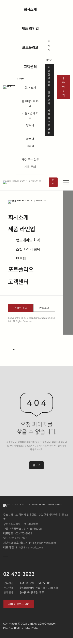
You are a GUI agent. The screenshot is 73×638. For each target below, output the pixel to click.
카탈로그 (44, 307)
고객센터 (30, 67)
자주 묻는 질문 (30, 159)
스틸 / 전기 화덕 (30, 116)
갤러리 (30, 146)
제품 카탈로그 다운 (18, 604)
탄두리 (30, 125)
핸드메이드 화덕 (30, 104)
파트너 (30, 139)
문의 (53, 182)
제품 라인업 (30, 28)
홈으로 (36, 465)
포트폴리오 (30, 47)
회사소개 (30, 9)
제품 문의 (30, 167)
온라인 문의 (63, 87)
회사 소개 (30, 87)
